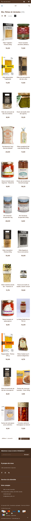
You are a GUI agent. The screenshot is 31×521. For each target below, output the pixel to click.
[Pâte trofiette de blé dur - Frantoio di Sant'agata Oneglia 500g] (7, 273)
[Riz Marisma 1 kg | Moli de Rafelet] (7, 135)
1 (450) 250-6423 (7, 494)
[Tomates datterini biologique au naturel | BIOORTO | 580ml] (23, 411)
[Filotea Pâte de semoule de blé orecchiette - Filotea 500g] (7, 100)
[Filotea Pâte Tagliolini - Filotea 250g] (7, 31)
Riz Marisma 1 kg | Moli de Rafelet (7, 147)
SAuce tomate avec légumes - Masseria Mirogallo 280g (8, 182)
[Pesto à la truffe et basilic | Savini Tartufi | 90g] (23, 273)
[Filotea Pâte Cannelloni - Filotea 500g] (7, 238)
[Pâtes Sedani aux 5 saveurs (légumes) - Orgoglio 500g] (23, 342)
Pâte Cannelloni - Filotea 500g (8, 251)
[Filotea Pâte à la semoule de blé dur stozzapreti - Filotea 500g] (7, 377)
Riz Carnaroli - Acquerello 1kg (7, 216)
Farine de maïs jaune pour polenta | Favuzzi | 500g (7, 424)
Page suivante (25, 438)
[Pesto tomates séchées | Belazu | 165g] (23, 31)
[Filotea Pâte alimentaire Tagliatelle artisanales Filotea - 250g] (7, 66)
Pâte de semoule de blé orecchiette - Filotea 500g (8, 113)
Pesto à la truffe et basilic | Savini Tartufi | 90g (23, 285)
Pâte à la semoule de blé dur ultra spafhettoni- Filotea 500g (23, 78)
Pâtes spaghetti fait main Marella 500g (23, 147)
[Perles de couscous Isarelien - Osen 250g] (23, 377)
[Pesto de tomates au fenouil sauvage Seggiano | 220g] (23, 169)
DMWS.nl (28, 505)
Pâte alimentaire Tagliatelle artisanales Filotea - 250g (8, 78)
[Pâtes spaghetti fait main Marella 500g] (23, 135)
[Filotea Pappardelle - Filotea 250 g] (7, 342)
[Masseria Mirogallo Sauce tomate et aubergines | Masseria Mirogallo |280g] (7, 308)
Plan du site (7, 508)
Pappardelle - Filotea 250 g (7, 354)
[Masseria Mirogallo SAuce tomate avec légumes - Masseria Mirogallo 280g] (7, 169)
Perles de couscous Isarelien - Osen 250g (23, 389)
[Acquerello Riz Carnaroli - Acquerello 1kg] (7, 204)
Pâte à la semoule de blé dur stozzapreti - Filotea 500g (7, 389)
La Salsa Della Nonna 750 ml (23, 320)
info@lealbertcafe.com (9, 496)
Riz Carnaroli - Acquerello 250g (23, 216)
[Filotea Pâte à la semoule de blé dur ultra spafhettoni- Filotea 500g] (23, 66)
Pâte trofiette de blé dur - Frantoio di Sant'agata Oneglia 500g (7, 285)
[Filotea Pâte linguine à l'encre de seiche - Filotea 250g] (23, 238)
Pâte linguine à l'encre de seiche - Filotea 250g (23, 251)
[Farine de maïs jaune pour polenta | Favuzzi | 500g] (7, 411)
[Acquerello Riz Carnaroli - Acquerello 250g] (23, 204)
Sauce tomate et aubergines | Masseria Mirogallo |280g (8, 320)
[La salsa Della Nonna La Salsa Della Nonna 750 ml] (23, 308)
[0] (28, 1)
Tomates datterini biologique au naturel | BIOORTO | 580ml (23, 424)
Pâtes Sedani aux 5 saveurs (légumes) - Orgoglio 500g (23, 355)
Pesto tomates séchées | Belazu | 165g (23, 43)
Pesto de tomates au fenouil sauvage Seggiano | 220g (23, 182)
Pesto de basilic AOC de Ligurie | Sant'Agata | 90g (23, 113)
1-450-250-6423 (6, 1)
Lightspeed (17, 505)
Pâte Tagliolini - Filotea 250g (8, 43)
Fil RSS (3, 508)
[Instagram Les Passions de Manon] (5, 472)
